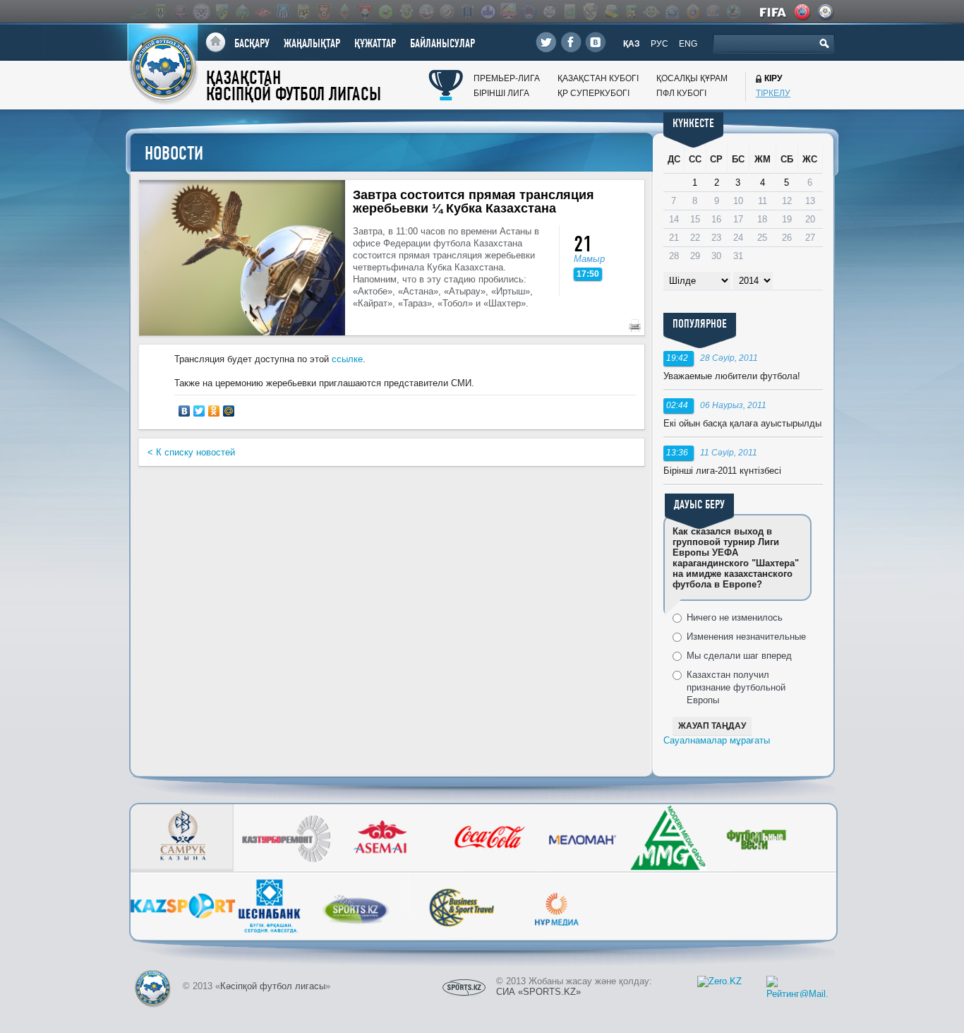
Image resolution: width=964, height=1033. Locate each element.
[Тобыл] (303, 11)
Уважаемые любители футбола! (731, 376)
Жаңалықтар (312, 43)
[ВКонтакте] (184, 411)
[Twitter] (199, 411)
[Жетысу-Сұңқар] (590, 11)
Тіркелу (773, 93)
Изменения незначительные (746, 636)
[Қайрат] (344, 11)
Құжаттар (375, 43)
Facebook (571, 42)
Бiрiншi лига (501, 93)
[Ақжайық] (446, 11)
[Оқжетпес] (671, 11)
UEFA (803, 12)
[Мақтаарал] (651, 11)
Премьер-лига (507, 78)
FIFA (773, 12)
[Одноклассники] (214, 411)
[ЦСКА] (692, 11)
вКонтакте (595, 42)
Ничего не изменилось (735, 617)
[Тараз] (283, 11)
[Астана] (139, 11)
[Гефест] (549, 11)
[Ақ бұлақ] (426, 11)
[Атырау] (160, 11)
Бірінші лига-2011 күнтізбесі (722, 470)
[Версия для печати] (635, 325)
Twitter (546, 42)
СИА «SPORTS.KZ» (538, 991)
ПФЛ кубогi (681, 93)
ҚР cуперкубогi (593, 93)
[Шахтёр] (324, 11)
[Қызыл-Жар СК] (712, 11)
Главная (215, 42)
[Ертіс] (201, 11)
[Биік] (487, 11)
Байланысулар (442, 43)
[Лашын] (630, 11)
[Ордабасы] (242, 11)
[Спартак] (262, 11)
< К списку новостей (191, 452)
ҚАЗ (631, 44)
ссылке (347, 359)
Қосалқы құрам (692, 78)
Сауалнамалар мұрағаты (716, 740)
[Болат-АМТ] (508, 11)
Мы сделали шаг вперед (739, 655)
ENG (688, 44)
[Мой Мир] (229, 411)
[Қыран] (733, 11)
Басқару (252, 43)
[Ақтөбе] (180, 11)
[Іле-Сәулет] (385, 11)
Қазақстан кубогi (598, 78)
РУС (659, 44)
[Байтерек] (467, 11)
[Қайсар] (364, 11)
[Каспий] (610, 11)
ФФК (826, 12)
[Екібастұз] (569, 11)
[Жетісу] (221, 11)
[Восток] (528, 11)
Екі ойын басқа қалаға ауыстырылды (742, 423)
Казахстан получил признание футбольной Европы (736, 687)
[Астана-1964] (405, 11)
